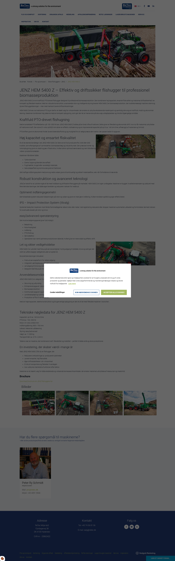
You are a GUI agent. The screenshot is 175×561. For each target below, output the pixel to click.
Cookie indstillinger (57, 292)
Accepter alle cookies (113, 292)
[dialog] (87, 280)
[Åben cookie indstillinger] (2, 558)
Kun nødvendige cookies (86, 292)
